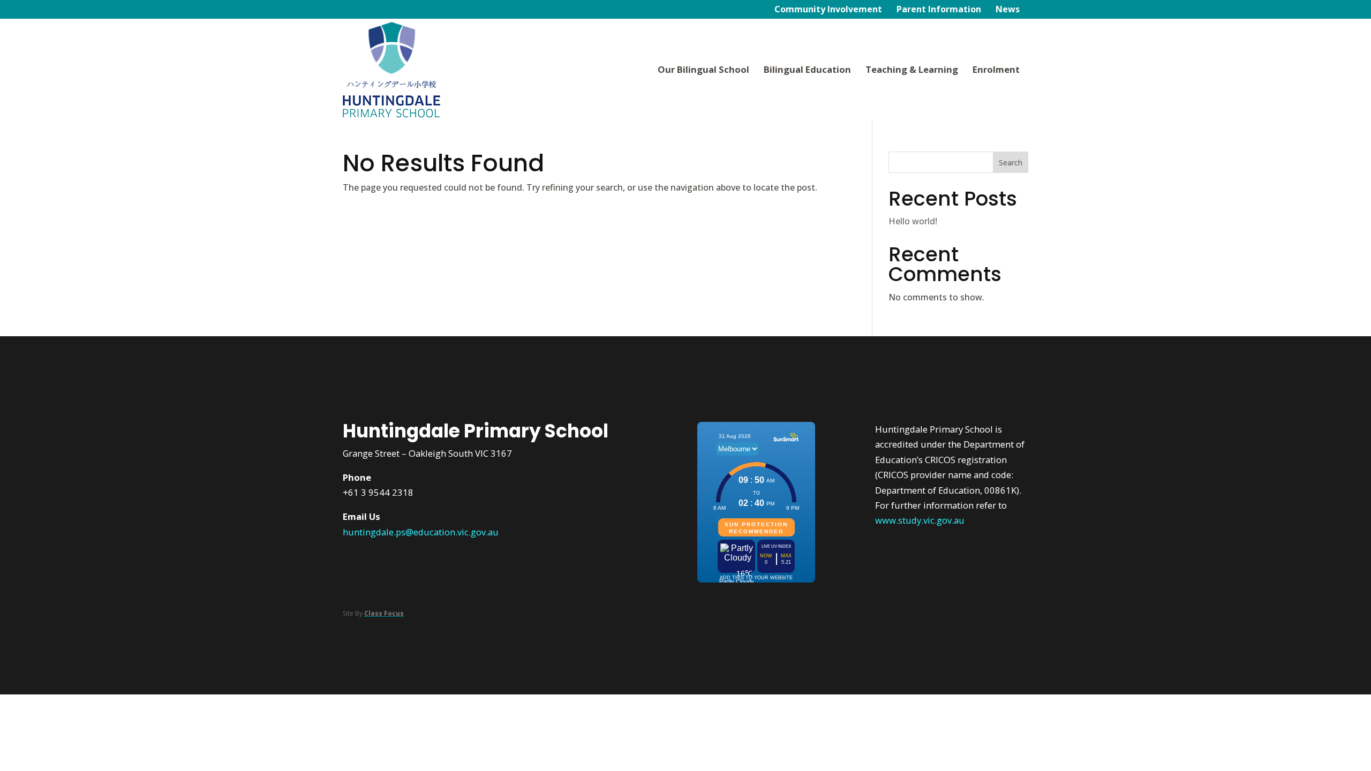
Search (1010, 162)
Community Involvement (828, 10)
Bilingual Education (807, 69)
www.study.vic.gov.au (920, 520)
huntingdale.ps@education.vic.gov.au (421, 532)
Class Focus (384, 613)
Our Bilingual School (703, 69)
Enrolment (996, 69)
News (1008, 10)
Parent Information (939, 10)
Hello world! (912, 221)
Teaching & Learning (911, 69)
